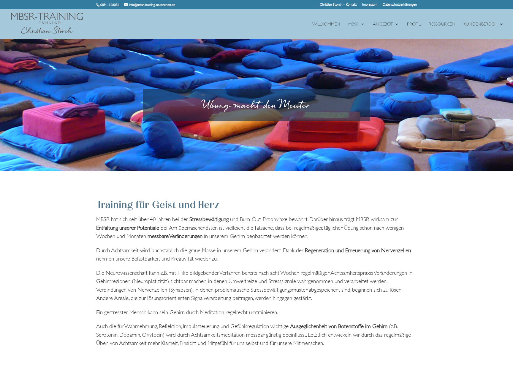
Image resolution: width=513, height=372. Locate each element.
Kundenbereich (480, 24)
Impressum (369, 5)
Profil (414, 24)
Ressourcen (442, 24)
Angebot (383, 24)
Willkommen (326, 24)
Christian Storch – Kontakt (338, 5)
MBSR (353, 24)
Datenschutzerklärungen (400, 5)
